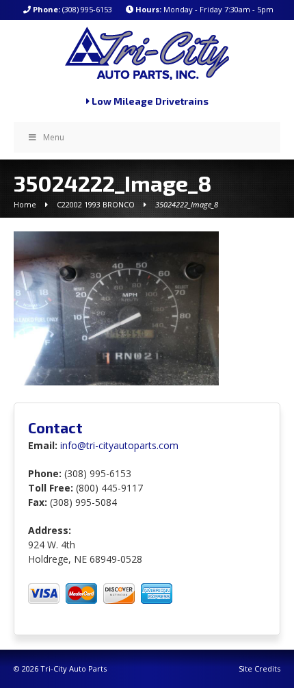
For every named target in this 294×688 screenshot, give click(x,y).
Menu (53, 137)
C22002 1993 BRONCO (96, 204)
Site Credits (259, 668)
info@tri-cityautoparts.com (119, 445)
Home (25, 204)
